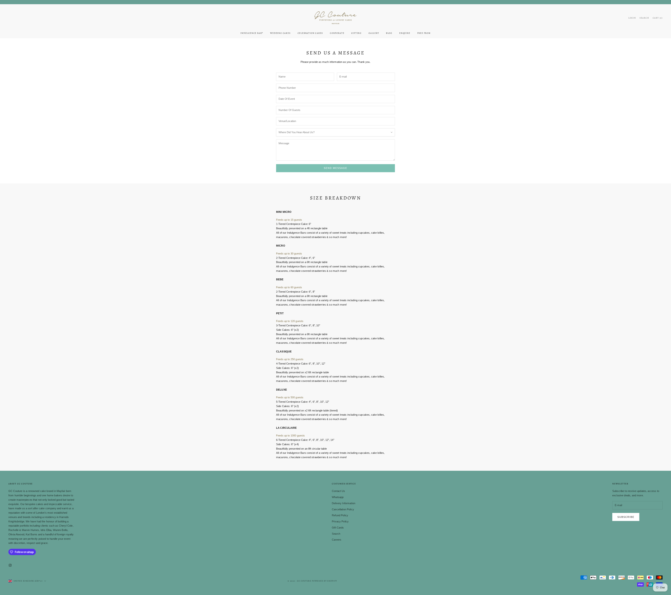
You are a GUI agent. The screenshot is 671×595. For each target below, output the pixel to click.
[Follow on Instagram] (10, 565)
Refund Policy (340, 515)
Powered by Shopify (324, 581)
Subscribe (625, 517)
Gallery (374, 33)
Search (336, 533)
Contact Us (338, 490)
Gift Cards (338, 527)
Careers (336, 539)
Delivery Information (343, 503)
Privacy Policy (340, 521)
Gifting (356, 33)
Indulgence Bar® (251, 33)
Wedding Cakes (280, 33)
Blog (389, 33)
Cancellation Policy (343, 509)
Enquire (404, 33)
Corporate (337, 33)
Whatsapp (338, 497)
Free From (424, 33)
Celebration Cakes (310, 33)
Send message (335, 168)
